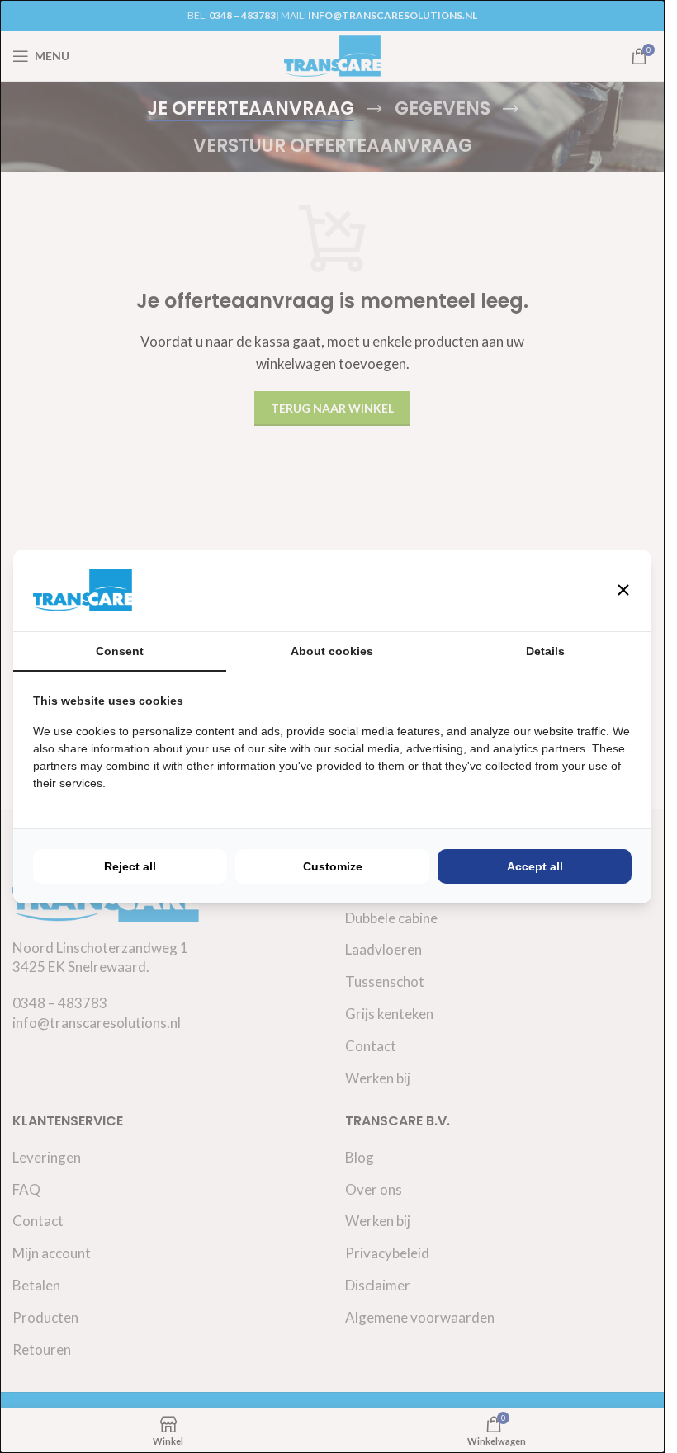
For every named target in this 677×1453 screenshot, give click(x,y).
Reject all (130, 866)
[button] (623, 590)
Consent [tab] (120, 651)
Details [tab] (545, 651)
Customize (332, 866)
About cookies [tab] (332, 651)
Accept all (535, 866)
